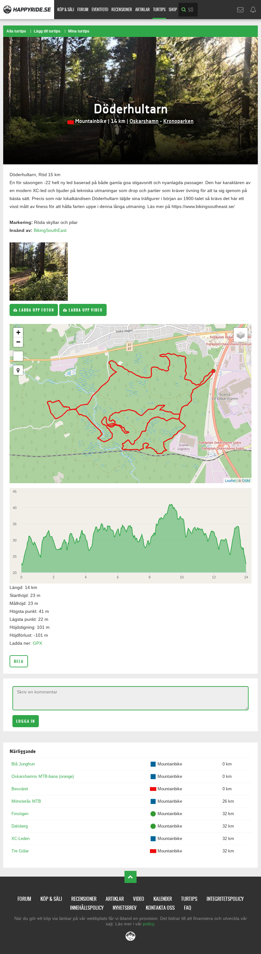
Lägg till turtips (47, 31)
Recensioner (121, 9)
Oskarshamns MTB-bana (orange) (42, 776)
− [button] (18, 342)
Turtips (159, 9)
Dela (19, 661)
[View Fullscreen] (18, 356)
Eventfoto (100, 9)
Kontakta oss (160, 907)
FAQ (187, 907)
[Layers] (241, 335)
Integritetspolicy (225, 898)
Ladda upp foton (36, 310)
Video (138, 898)
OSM (246, 480)
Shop (173, 9)
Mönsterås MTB (26, 801)
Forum (82, 9)
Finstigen (19, 813)
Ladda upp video (85, 310)
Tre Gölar (20, 851)
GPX (37, 643)
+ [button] (18, 332)
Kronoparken (178, 121)
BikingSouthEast (50, 230)
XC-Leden (20, 838)
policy (148, 923)
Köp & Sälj (65, 9)
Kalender (162, 898)
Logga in (25, 721)
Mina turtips (78, 31)
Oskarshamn (144, 121)
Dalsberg (19, 826)
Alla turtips (16, 31)
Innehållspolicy (86, 907)
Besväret (19, 788)
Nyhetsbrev (125, 907)
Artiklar (142, 9)
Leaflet (230, 480)
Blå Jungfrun (23, 764)
